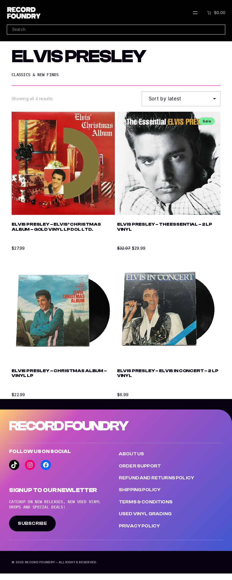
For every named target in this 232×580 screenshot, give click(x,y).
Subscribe (32, 523)
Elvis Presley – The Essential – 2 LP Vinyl (164, 227)
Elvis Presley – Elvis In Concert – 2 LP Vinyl (167, 373)
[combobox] (116, 30)
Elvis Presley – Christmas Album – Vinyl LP (59, 373)
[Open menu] (195, 12)
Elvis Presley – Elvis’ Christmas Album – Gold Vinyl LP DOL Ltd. (56, 227)
